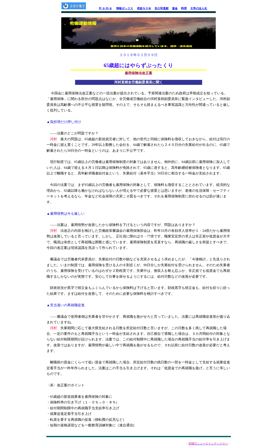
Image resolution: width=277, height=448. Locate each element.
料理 (184, 8)
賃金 (175, 8)
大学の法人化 (198, 8)
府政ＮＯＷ (144, 8)
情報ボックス (124, 8)
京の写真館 (162, 8)
